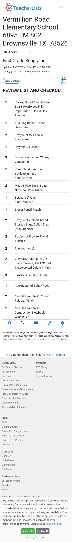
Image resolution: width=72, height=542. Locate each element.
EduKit (39, 371)
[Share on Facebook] (9, 323)
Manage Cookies (35, 537)
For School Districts (12, 367)
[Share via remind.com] (62, 323)
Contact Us (7, 444)
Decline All (42, 531)
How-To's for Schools (13, 435)
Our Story (6, 455)
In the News (8, 460)
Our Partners (8, 464)
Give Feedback (56, 354)
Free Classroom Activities (15, 393)
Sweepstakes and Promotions (17, 389)
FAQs (4, 422)
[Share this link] (49, 323)
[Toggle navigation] (61, 7)
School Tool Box (44, 376)
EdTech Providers (11, 480)
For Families (8, 376)
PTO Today (41, 367)
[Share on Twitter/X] (23, 323)
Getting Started (10, 426)
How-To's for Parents (12, 440)
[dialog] (36, 519)
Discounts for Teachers (14, 398)
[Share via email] (36, 323)
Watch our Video (10, 402)
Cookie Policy (54, 523)
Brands (5, 489)
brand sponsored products (44, 339)
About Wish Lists (11, 380)
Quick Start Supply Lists (14, 385)
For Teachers (9, 371)
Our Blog (6, 469)
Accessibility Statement (14, 407)
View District (12, 80)
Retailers (6, 485)
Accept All (28, 531)
